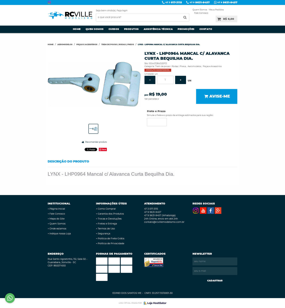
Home (77, 29)
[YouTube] (203, 210)
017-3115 (173, 2)
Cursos (114, 29)
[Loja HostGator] (154, 303)
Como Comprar (107, 209)
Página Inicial (57, 209)
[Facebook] (210, 210)
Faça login (122, 11)
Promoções (186, 29)
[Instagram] (49, 2)
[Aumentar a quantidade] (180, 80)
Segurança (104, 234)
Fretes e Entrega (107, 224)
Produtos (131, 29)
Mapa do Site (56, 219)
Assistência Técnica (158, 29)
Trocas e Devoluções (110, 219)
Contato (205, 29)
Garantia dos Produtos (111, 214)
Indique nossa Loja (60, 234)
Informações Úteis (111, 203)
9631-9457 (200, 2)
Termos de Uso (106, 229)
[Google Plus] (218, 210)
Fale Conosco (201, 13)
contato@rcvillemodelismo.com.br (164, 222)
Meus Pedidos (216, 10)
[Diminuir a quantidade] (149, 80)
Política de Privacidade (111, 243)
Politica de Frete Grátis (111, 238)
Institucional (59, 203)
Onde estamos (57, 229)
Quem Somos (199, 10)
